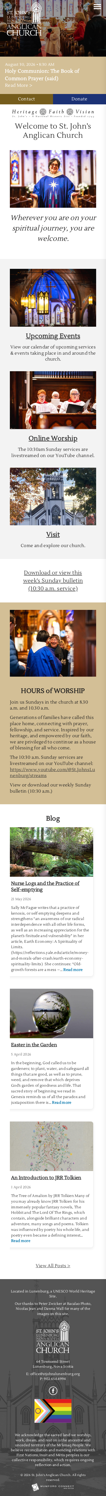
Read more (73, 969)
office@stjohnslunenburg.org (55, 1374)
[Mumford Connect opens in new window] (53, 1491)
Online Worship (53, 438)
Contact (26, 99)
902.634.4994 (55, 1379)
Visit (53, 534)
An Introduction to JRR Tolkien (46, 1178)
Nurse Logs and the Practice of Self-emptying (45, 886)
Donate (79, 99)
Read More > (18, 85)
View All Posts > (53, 1266)
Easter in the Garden (34, 1045)
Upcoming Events (53, 336)
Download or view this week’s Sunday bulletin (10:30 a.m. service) (53, 580)
